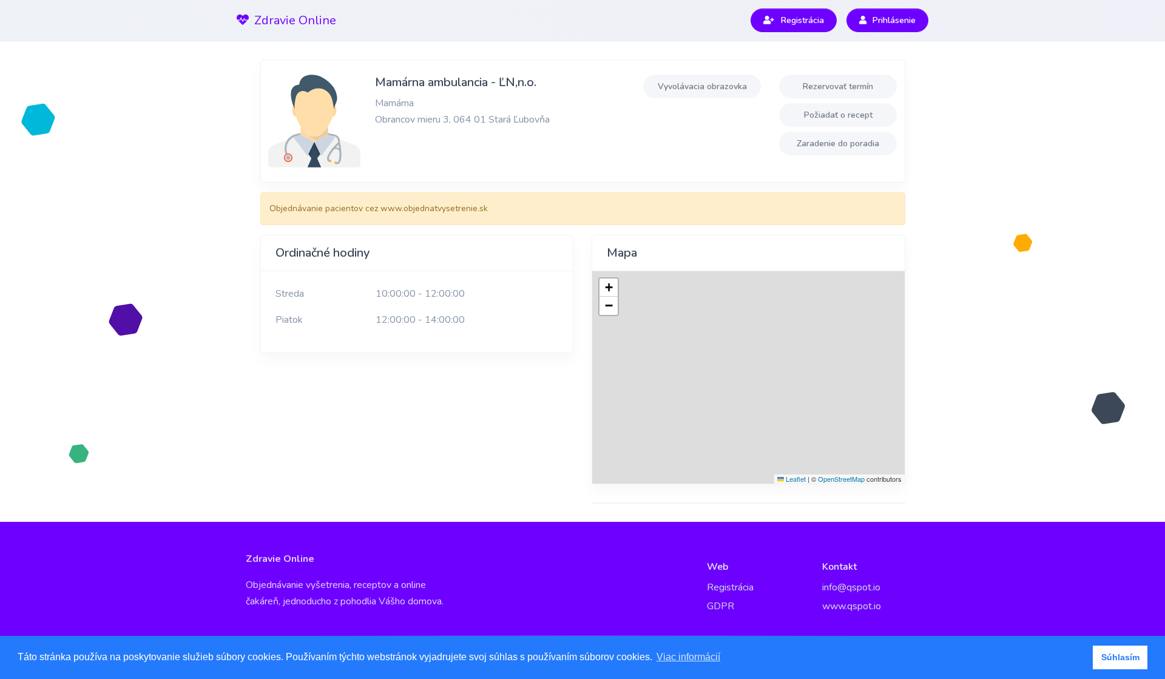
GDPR (720, 606)
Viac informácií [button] (688, 657)
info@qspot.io (851, 587)
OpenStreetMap (841, 479)
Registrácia (730, 587)
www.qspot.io (851, 606)
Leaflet (795, 479)
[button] (608, 288)
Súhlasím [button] (1120, 657)
